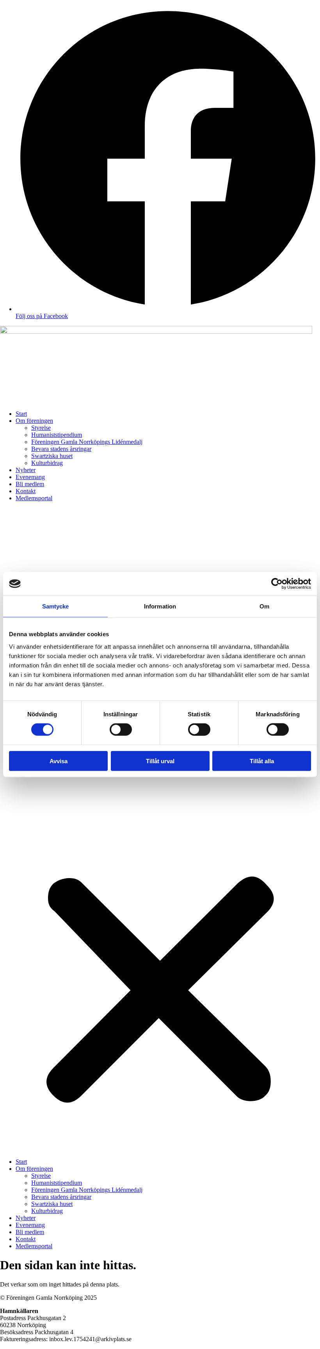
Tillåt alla (262, 760)
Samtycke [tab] (55, 606)
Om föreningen (34, 420)
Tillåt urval (160, 760)
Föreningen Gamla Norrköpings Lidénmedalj (86, 441)
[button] (160, 830)
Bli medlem (30, 484)
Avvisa (59, 760)
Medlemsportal (34, 498)
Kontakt (26, 491)
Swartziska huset (52, 456)
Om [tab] (264, 606)
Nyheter (26, 470)
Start (21, 413)
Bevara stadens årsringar (61, 448)
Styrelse (41, 427)
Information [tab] (160, 606)
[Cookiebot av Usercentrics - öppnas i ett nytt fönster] (277, 584)
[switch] (121, 729)
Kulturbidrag (47, 463)
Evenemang (30, 477)
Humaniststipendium (56, 434)
